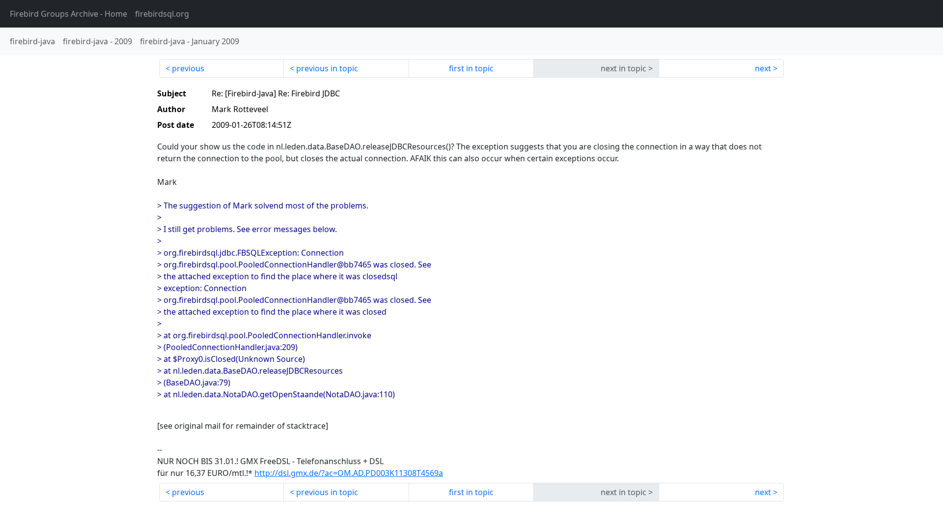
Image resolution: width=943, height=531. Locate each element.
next (763, 68)
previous (188, 68)
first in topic (471, 68)
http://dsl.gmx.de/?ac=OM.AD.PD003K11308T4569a (348, 473)
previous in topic (327, 68)
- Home (68, 13)
